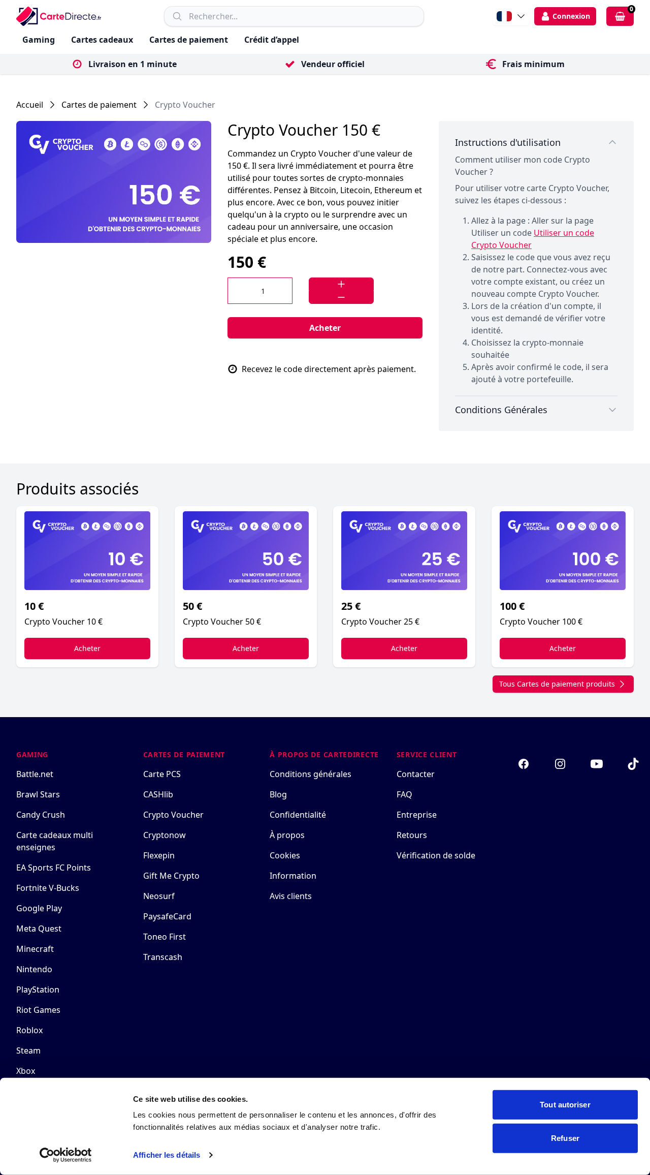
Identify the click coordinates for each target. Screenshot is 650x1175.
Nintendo (34, 969)
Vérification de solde (436, 855)
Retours (412, 835)
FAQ (404, 794)
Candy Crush (40, 814)
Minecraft (35, 948)
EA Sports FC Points (53, 867)
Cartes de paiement (188, 40)
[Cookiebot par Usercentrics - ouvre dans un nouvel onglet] (65, 1155)
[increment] (341, 284)
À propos (287, 835)
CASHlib (158, 794)
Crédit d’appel (271, 40)
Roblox (29, 1030)
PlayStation (37, 989)
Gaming (38, 40)
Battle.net (34, 774)
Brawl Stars (38, 794)
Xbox (25, 1070)
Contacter (416, 774)
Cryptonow (164, 835)
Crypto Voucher (185, 104)
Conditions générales (310, 774)
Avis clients (291, 896)
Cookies (285, 855)
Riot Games (38, 1009)
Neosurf (159, 896)
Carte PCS (162, 774)
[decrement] (341, 297)
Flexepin (159, 855)
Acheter (325, 327)
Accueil (29, 104)
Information (293, 875)
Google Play (39, 908)
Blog (278, 794)
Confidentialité (298, 814)
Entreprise (417, 814)
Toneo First (164, 936)
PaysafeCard (167, 916)
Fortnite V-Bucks (47, 887)
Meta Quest (38, 928)
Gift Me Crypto (171, 875)
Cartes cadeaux (102, 40)
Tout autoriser (565, 1104)
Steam (28, 1050)
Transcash (162, 957)
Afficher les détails (166, 1155)
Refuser (565, 1137)
